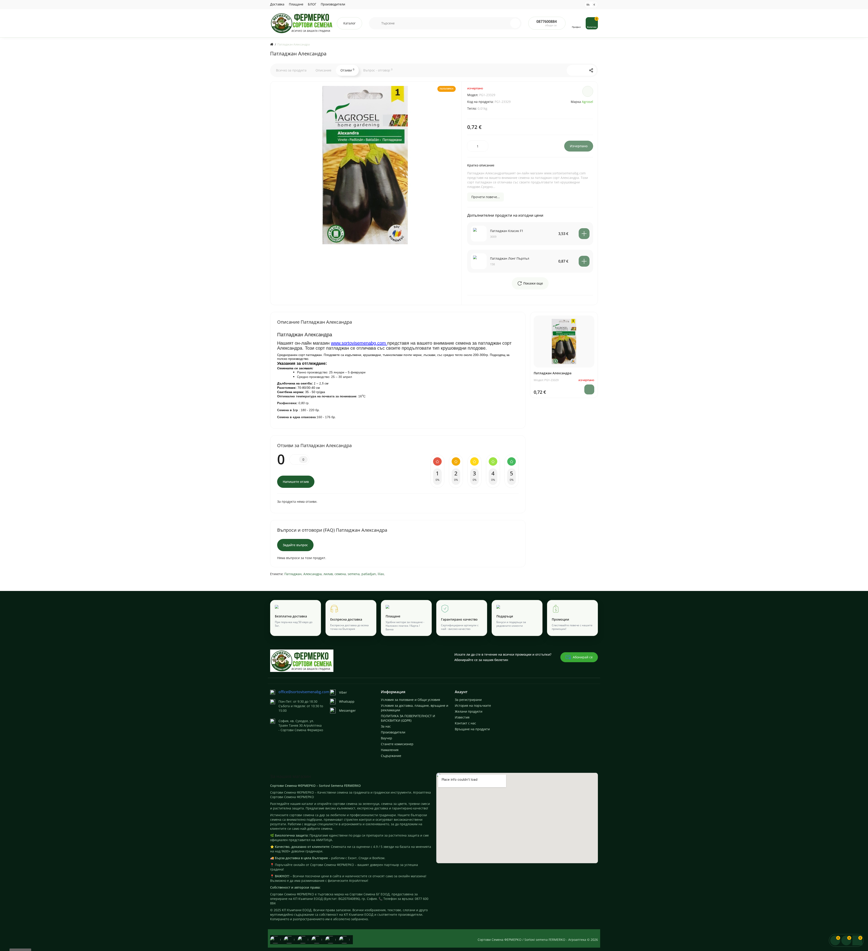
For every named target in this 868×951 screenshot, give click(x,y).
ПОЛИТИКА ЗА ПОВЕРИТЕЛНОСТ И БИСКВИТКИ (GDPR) (408, 718)
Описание (323, 70)
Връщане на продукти (472, 729)
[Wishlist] (587, 91)
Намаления (390, 750)
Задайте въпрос (295, 545)
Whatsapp (346, 701)
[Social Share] (591, 70)
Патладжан (293, 574)
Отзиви (347, 70)
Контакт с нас (465, 723)
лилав (328, 574)
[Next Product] (581, 70)
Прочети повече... (485, 197)
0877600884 (546, 21)
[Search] (515, 23)
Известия (462, 717)
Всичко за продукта (291, 70)
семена (340, 574)
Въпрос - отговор (377, 70)
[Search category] (375, 23)
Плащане (296, 4)
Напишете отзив (296, 481)
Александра (312, 574)
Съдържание (391, 756)
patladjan (368, 574)
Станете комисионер (397, 744)
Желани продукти (468, 711)
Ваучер (386, 738)
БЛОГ (312, 4)
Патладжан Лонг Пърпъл (509, 258)
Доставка (277, 4)
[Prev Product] (572, 70)
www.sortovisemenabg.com (359, 343)
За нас (386, 726)
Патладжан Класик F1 (506, 231)
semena (354, 574)
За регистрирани (468, 699)
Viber (343, 692)
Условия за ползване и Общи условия (410, 699)
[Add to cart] (584, 233)
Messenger (347, 710)
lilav (381, 574)
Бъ (588, 4)
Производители (333, 4)
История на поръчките (473, 705)
